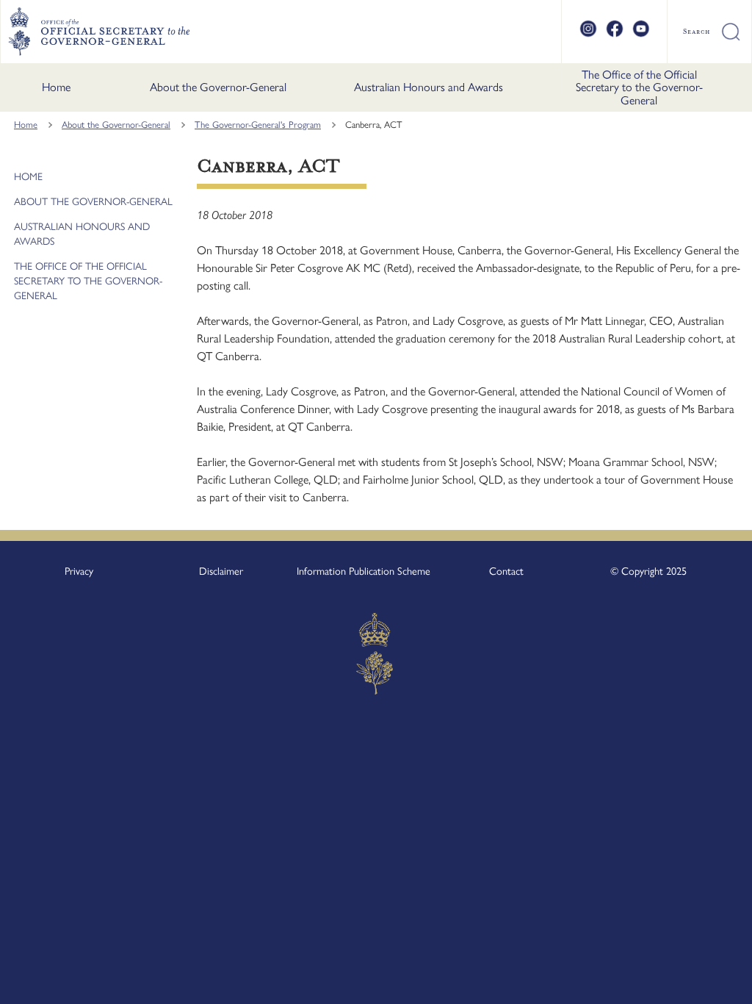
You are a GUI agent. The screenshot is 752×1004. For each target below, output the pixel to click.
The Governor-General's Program (258, 124)
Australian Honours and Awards (428, 87)
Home (56, 87)
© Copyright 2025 (648, 571)
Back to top (702, 982)
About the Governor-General (218, 87)
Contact (506, 571)
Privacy (79, 571)
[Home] (98, 31)
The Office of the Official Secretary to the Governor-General (639, 87)
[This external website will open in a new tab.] (588, 35)
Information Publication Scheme (363, 571)
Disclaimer (221, 571)
